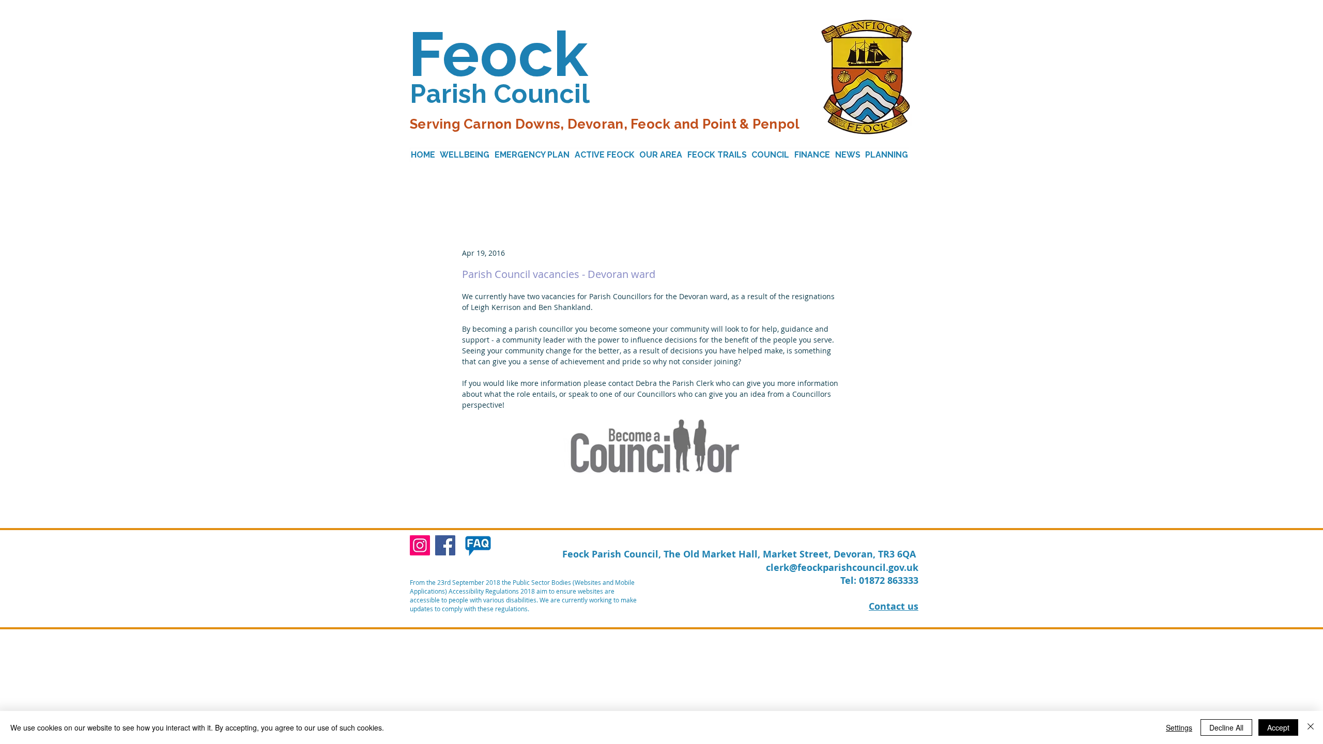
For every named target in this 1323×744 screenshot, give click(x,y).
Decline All (1226, 727)
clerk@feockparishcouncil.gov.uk (842, 567)
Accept (1278, 727)
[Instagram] (420, 545)
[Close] (1310, 727)
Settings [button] (1179, 727)
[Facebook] (445, 545)
